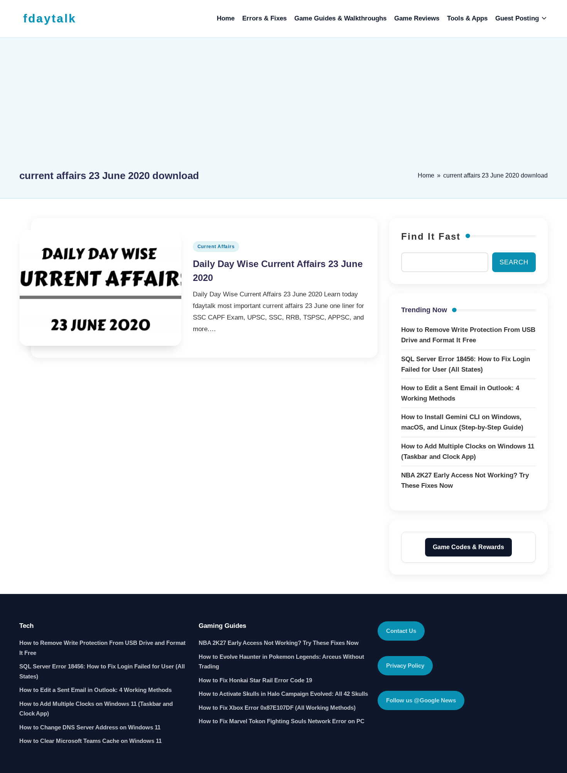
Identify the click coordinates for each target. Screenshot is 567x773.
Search (514, 262)
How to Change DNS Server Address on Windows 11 (89, 727)
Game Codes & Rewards (468, 547)
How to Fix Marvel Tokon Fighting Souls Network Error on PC (281, 721)
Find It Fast (431, 236)
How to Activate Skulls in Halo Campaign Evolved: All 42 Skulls (283, 693)
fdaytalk (49, 18)
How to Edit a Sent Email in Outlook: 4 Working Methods (95, 690)
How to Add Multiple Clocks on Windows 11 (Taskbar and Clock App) (96, 708)
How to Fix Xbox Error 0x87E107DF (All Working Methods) (277, 707)
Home (426, 175)
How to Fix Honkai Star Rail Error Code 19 (255, 680)
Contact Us (401, 631)
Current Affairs (216, 246)
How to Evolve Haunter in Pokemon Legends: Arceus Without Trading (281, 661)
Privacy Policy (405, 665)
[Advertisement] (283, 107)
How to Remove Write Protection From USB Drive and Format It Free (102, 647)
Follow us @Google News (421, 700)
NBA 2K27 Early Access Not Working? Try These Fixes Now (279, 642)
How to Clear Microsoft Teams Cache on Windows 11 (90, 740)
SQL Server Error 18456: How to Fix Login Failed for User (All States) (102, 671)
